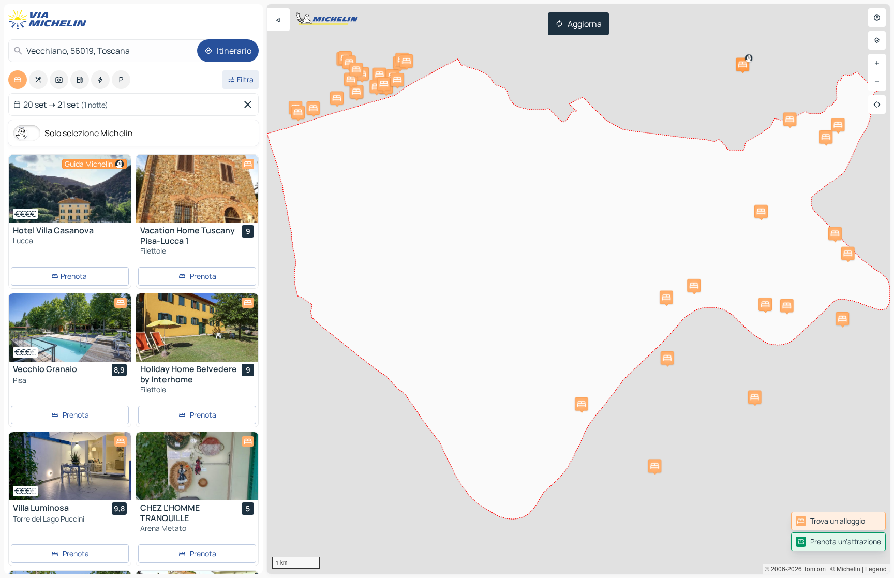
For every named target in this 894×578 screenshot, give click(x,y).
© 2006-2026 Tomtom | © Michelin (812, 568)
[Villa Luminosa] (70, 466)
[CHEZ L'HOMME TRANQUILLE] (197, 466)
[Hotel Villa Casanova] (70, 189)
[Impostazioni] (877, 40)
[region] (578, 289)
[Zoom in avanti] (877, 63)
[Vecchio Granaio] (70, 327)
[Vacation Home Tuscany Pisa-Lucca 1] (197, 189)
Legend (876, 568)
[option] (17, 79)
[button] (742, 64)
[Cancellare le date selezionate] (250, 104)
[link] (838, 521)
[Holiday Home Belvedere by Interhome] (197, 327)
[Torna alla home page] (49, 19)
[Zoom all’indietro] (877, 81)
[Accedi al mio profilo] (877, 17)
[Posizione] (877, 104)
